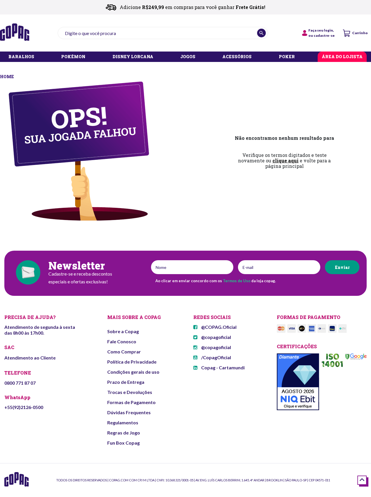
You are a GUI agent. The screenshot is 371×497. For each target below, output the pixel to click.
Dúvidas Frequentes (129, 412)
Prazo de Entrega (125, 382)
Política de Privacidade (132, 361)
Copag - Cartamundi (222, 367)
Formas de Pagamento (131, 402)
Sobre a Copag (123, 331)
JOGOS (187, 56)
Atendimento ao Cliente (30, 357)
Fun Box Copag (123, 442)
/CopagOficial (215, 357)
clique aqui (285, 160)
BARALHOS (21, 56)
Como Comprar (124, 351)
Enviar (342, 267)
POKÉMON (73, 56)
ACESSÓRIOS (237, 56)
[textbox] (163, 33)
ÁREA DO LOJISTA (342, 56)
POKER (287, 56)
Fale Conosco (121, 341)
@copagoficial (215, 337)
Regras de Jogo (123, 432)
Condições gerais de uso (133, 372)
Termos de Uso (236, 280)
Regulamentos (122, 422)
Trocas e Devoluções (129, 392)
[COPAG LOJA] (7, 76)
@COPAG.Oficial (218, 327)
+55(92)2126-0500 (23, 407)
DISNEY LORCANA (132, 56)
